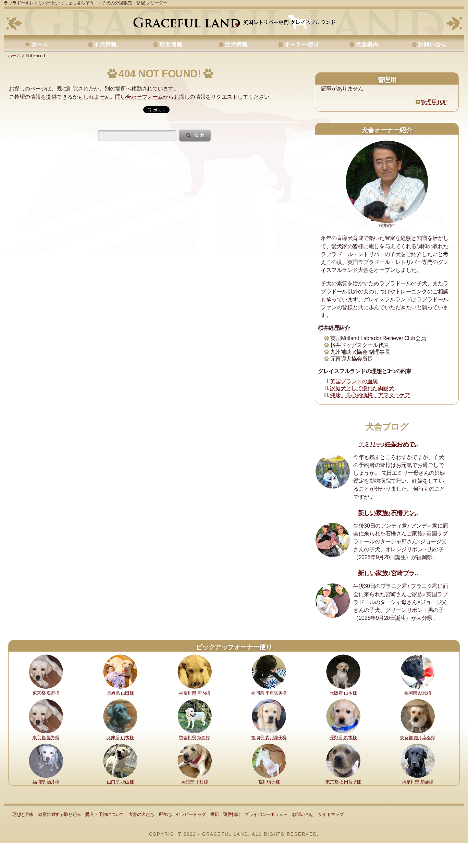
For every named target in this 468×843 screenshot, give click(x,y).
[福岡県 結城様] (418, 671)
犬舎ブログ (387, 426)
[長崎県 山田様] (120, 671)
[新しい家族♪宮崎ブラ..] (333, 600)
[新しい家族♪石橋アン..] (333, 540)
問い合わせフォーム (139, 97)
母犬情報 (171, 44)
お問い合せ (432, 44)
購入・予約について (104, 814)
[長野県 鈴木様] (343, 716)
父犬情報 (236, 44)
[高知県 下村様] (194, 760)
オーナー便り (301, 44)
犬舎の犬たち (141, 814)
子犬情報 (105, 44)
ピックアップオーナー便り (234, 647)
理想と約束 (23, 814)
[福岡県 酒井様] (46, 760)
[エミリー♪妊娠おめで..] (333, 471)
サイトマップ (331, 814)
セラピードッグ (191, 814)
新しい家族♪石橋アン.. (388, 512)
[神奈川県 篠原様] (194, 716)
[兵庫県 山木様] (120, 716)
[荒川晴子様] (269, 760)
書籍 (214, 814)
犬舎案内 (367, 44)
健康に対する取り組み (59, 814)
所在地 (165, 814)
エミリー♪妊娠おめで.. (388, 444)
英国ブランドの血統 (354, 381)
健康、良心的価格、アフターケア (370, 395)
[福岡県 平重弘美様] (269, 671)
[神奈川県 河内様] (194, 671)
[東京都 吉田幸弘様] (418, 716)
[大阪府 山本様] (343, 671)
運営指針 (231, 814)
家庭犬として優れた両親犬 (362, 388)
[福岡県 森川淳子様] (269, 716)
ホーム (40, 44)
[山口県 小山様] (120, 760)
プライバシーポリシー (266, 814)
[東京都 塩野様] (46, 671)
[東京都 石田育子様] (343, 760)
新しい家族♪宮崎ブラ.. (388, 573)
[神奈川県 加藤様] (418, 760)
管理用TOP (434, 102)
